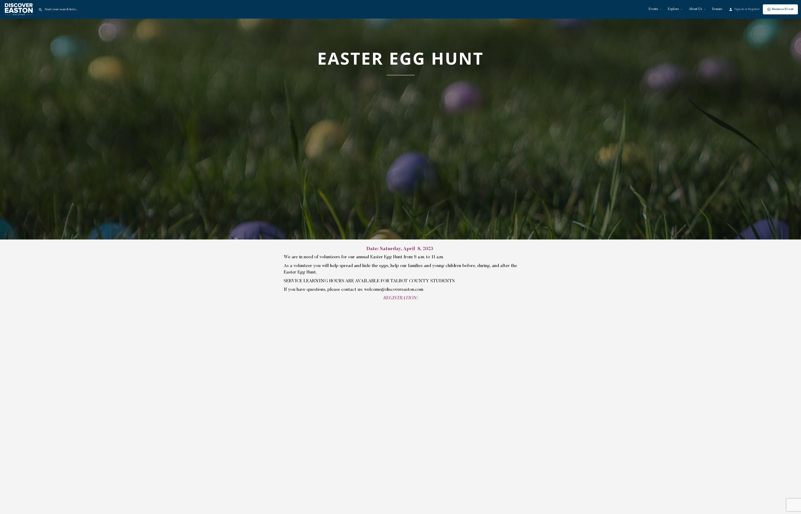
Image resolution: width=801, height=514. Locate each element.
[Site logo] (19, 9)
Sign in (739, 9)
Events (653, 9)
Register (754, 9)
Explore (673, 9)
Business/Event (783, 9)
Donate (717, 9)
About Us (695, 9)
